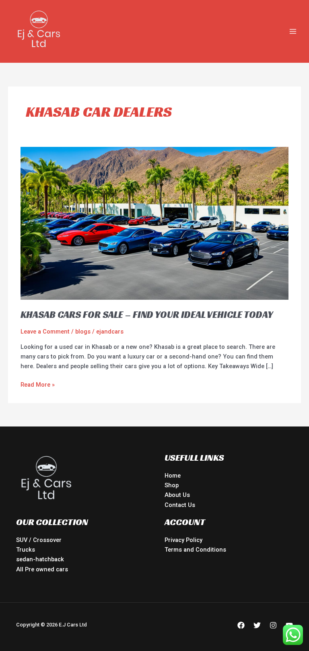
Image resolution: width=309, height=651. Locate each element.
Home (173, 475)
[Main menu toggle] (293, 31)
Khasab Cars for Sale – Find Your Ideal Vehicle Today (147, 315)
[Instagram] (273, 625)
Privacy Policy (183, 540)
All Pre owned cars (42, 569)
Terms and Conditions (195, 549)
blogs (83, 331)
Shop (172, 485)
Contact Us (180, 505)
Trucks (25, 549)
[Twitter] (257, 625)
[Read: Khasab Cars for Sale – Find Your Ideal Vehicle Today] (154, 223)
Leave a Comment (45, 331)
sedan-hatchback (40, 559)
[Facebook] (241, 625)
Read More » (38, 384)
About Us (177, 495)
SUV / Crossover (39, 540)
